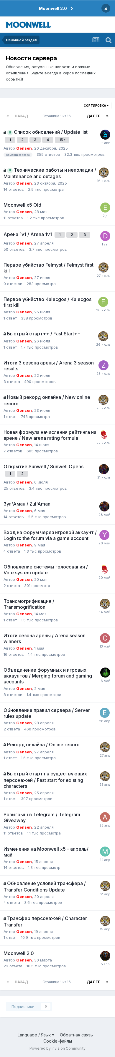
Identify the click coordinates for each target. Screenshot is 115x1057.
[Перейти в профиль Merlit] (105, 852)
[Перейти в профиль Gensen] (104, 173)
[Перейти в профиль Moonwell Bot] (105, 135)
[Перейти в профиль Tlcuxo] (105, 956)
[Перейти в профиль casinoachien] (105, 638)
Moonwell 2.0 (53, 8)
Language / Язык (35, 1034)
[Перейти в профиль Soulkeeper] (105, 673)
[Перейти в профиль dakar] (105, 236)
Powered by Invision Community (57, 1048)
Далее (93, 116)
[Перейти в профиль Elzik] (105, 713)
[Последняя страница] (107, 116)
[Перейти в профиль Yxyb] (104, 535)
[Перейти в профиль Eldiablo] (105, 208)
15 (61, 140)
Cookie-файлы (57, 1040)
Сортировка (95, 105)
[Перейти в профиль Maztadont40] (104, 469)
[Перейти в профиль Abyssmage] (105, 817)
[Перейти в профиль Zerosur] (103, 365)
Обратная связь (76, 1034)
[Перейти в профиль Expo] (103, 435)
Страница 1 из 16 (57, 116)
